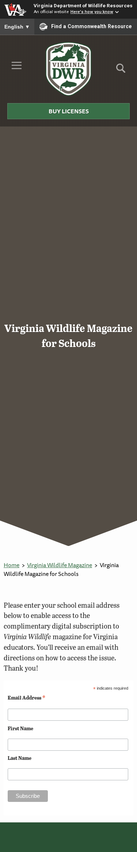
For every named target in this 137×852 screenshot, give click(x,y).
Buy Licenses (69, 111)
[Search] (120, 71)
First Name (20, 728)
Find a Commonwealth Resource (91, 26)
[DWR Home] (68, 68)
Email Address (27, 697)
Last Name (19, 757)
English (17, 27)
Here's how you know (92, 11)
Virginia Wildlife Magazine (59, 565)
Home (11, 565)
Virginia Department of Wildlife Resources (83, 5)
